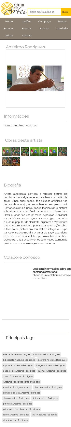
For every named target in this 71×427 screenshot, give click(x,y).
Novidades (62, 28)
